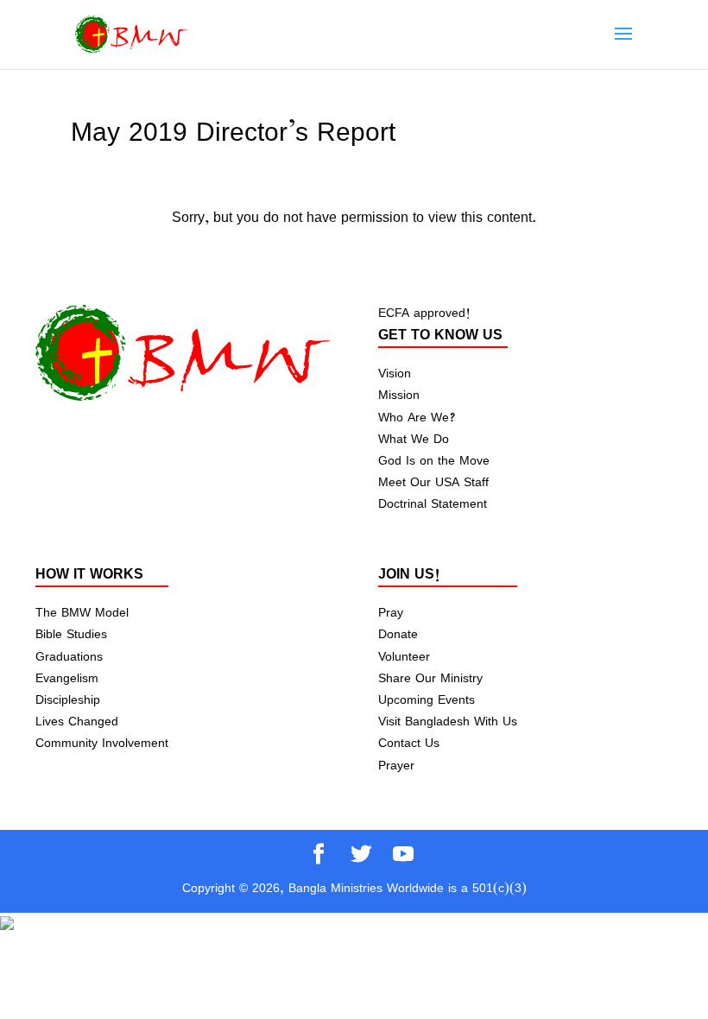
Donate (398, 633)
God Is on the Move (434, 460)
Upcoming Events (426, 699)
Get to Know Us (440, 334)
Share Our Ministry (430, 677)
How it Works (89, 573)
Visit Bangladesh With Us (447, 721)
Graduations (69, 656)
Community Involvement (101, 742)
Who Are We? (416, 417)
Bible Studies (71, 633)
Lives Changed (76, 721)
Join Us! (409, 573)
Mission (399, 394)
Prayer (396, 765)
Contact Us (408, 742)
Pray (390, 612)
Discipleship (67, 699)
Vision (394, 373)
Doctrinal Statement (432, 503)
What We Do (413, 438)
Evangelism (66, 677)
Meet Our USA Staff (433, 481)
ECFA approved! (424, 312)
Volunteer (404, 656)
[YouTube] (403, 855)
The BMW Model (82, 612)
